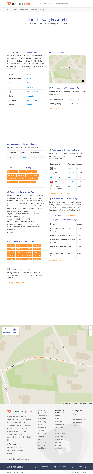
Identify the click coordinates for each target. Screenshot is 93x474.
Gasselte (30, 87)
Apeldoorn (42, 448)
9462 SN (28, 256)
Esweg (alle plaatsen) (16, 283)
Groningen (42, 433)
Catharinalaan (12, 182)
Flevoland (58, 419)
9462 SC (19, 252)
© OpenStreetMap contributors (83, 403)
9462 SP (11, 259)
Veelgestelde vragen (15, 450)
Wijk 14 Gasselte (33, 92)
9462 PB (11, 246)
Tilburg (41, 430)
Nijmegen (42, 442)
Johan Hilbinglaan (32, 175)
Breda (40, 439)
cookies (83, 472)
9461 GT (71, 173)
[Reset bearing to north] (90, 334)
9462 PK (28, 249)
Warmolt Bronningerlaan (27, 182)
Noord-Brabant (61, 433)
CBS (12, 232)
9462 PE (36, 246)
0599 (29, 83)
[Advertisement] (46, 35)
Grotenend (21, 175)
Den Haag (42, 422)
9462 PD (28, 246)
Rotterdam (42, 419)
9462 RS (19, 259)
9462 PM (11, 252)
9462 (29, 78)
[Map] (67, 69)
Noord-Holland (60, 436)
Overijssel (59, 439)
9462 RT (36, 259)
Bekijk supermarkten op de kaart (60, 193)
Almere (41, 436)
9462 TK (19, 246)
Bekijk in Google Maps (57, 108)
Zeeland (58, 445)
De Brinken (11, 175)
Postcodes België (78, 420)
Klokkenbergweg (23, 459)
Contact (10, 453)
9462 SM (20, 256)
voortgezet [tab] (55, 220)
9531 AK (71, 182)
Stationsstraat (12, 172)
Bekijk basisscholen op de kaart (59, 260)
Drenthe (30, 105)
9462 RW (37, 256)
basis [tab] (71, 215)
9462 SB (36, 252)
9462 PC (11, 157)
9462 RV (28, 252)
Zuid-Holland (60, 448)
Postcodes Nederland (15, 447)
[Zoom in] (90, 327)
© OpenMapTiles (68, 403)
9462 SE (36, 249)
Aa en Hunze (32, 100)
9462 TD (20, 249)
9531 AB (71, 177)
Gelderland (59, 425)
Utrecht (41, 425)
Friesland (58, 422)
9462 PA (11, 249)
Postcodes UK (77, 423)
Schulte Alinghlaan (14, 178)
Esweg (23, 157)
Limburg (58, 430)
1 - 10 (33, 157)
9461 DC (71, 168)
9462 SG (11, 256)
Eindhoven (42, 427)
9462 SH (28, 259)
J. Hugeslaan (32, 172)
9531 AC (71, 186)
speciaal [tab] (70, 220)
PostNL (74, 426)
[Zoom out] (90, 331)
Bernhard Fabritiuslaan (29, 178)
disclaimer (75, 472)
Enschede (42, 445)
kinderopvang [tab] (56, 215)
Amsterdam (42, 416)
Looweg (22, 172)
